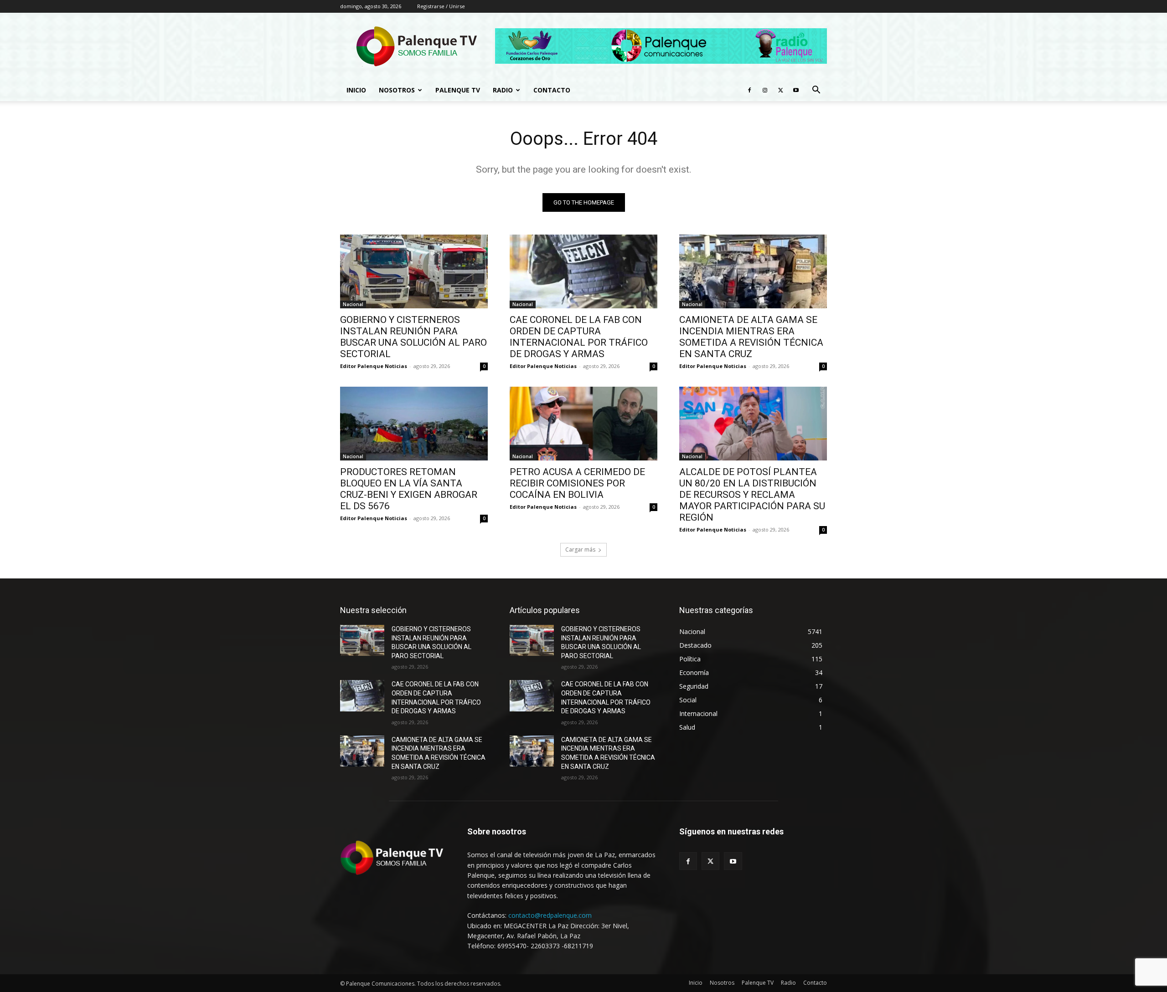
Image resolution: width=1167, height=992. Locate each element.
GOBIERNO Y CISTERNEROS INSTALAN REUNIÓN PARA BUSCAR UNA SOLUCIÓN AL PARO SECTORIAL (413, 336)
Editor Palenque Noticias (373, 366)
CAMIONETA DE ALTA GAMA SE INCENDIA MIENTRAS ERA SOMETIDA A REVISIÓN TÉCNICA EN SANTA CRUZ (751, 336)
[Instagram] (765, 90)
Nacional (353, 304)
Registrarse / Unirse (441, 6)
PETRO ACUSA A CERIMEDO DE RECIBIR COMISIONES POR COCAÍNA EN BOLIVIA (577, 483)
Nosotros (397, 90)
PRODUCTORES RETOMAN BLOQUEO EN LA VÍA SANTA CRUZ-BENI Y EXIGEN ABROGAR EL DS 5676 (408, 488)
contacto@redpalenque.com (550, 915)
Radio (503, 90)
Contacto (551, 90)
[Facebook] (749, 90)
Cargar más (580, 549)
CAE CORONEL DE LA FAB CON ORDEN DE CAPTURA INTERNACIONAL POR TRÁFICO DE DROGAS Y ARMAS (579, 336)
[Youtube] (796, 90)
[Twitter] (780, 90)
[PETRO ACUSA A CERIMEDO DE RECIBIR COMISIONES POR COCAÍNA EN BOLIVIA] (583, 423)
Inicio (356, 90)
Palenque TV (457, 90)
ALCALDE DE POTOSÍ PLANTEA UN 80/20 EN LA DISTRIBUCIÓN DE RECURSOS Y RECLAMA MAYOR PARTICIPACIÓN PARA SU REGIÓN (752, 494)
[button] (816, 91)
